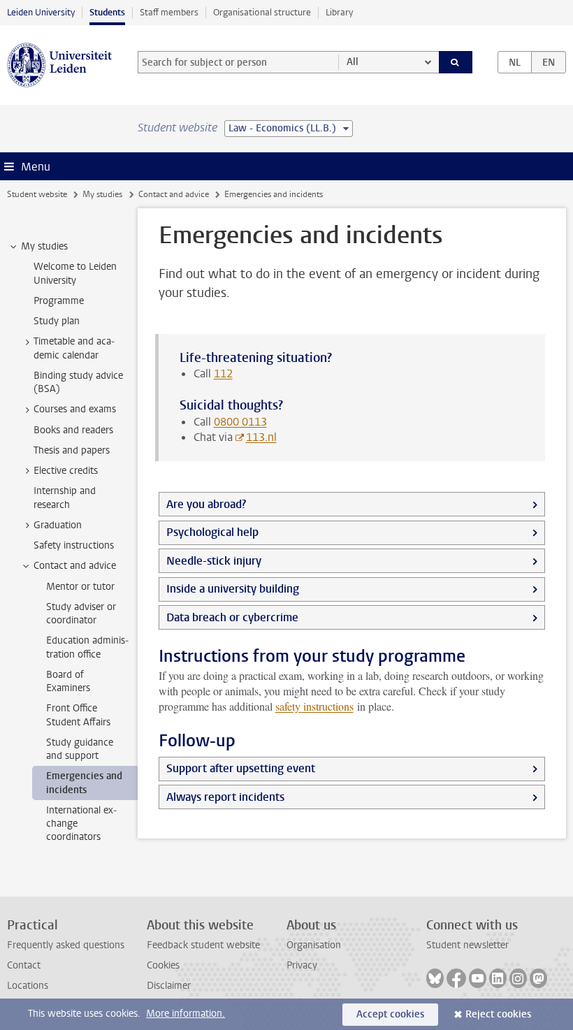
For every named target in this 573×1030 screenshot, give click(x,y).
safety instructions (314, 706)
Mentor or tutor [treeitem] (80, 586)
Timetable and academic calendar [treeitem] (74, 348)
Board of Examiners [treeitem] (68, 681)
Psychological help (212, 532)
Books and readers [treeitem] (73, 430)
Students (107, 12)
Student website (37, 194)
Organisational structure (262, 12)
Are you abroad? (206, 504)
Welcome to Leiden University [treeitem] (75, 273)
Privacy (301, 965)
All (352, 61)
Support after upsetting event (240, 768)
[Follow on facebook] (456, 978)
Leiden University (41, 12)
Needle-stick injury (213, 560)
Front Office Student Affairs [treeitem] (78, 715)
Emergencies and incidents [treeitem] (84, 782)
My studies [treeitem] (44, 246)
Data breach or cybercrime (232, 617)
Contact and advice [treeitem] (75, 565)
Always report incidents (225, 797)
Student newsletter (467, 945)
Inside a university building (232, 588)
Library (339, 12)
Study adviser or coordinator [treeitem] (81, 613)
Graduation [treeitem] (58, 525)
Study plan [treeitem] (57, 321)
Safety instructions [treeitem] (74, 545)
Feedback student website (203, 945)
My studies (102, 194)
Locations (27, 985)
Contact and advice (173, 194)
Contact (24, 965)
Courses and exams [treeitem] (75, 409)
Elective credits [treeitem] (66, 470)
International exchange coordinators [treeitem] (81, 824)
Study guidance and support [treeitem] (79, 749)
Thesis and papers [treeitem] (72, 450)
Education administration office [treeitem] (87, 647)
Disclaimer (169, 985)
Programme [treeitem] (59, 300)
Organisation (313, 945)
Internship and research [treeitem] (65, 497)
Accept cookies (390, 1014)
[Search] (455, 62)
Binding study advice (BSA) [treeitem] (78, 382)
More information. (185, 1013)
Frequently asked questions (65, 945)
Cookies (163, 965)
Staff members (169, 12)
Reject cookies (498, 1014)
